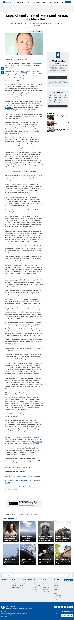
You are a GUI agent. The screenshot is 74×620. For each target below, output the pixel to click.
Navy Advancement (26, 585)
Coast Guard (45, 589)
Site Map (5, 616)
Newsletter (13, 613)
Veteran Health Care (37, 585)
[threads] (71, 607)
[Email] (33, 31)
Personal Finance (15, 583)
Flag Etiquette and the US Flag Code (61, 122)
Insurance (16, 2)
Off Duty (55, 587)
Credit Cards (14, 581)
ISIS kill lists (12, 163)
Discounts (35, 591)
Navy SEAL (24, 71)
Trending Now (51, 113)
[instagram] (62, 607)
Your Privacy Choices (28, 615)
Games (55, 589)
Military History (57, 599)
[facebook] (59, 607)
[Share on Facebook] (28, 31)
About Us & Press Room (5, 613)
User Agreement (14, 615)
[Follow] (2, 68)
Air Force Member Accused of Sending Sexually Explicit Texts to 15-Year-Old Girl (61, 129)
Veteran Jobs (56, 583)
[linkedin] (68, 607)
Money (28, 2)
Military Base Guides (58, 581)
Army (44, 581)
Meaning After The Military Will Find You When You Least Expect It (23, 476)
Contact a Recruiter (26, 581)
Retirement (35, 589)
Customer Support (68, 615)
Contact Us (18, 613)
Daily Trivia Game (57, 595)
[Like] (2, 72)
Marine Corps (46, 587)
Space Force (46, 591)
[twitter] (65, 607)
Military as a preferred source (26, 505)
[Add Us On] (2, 63)
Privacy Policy (55, 83)
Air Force (9, 197)
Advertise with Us (24, 613)
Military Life (56, 2)
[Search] (62, 2)
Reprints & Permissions (5, 615)
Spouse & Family (57, 597)
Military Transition (57, 585)
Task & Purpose (37, 63)
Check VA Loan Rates (5, 583)
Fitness (55, 593)
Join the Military (36, 2)
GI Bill (34, 583)
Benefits (44, 2)
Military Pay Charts (16, 587)
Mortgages (22, 2)
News (50, 2)
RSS (2, 616)
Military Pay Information (17, 585)
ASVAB (23, 583)
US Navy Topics (28, 28)
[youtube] (55, 607)
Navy (24, 84)
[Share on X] (31, 31)
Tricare (34, 587)
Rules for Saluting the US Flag (61, 116)
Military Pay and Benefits (38, 581)
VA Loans (3, 581)
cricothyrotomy (37, 441)
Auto (55, 591)
